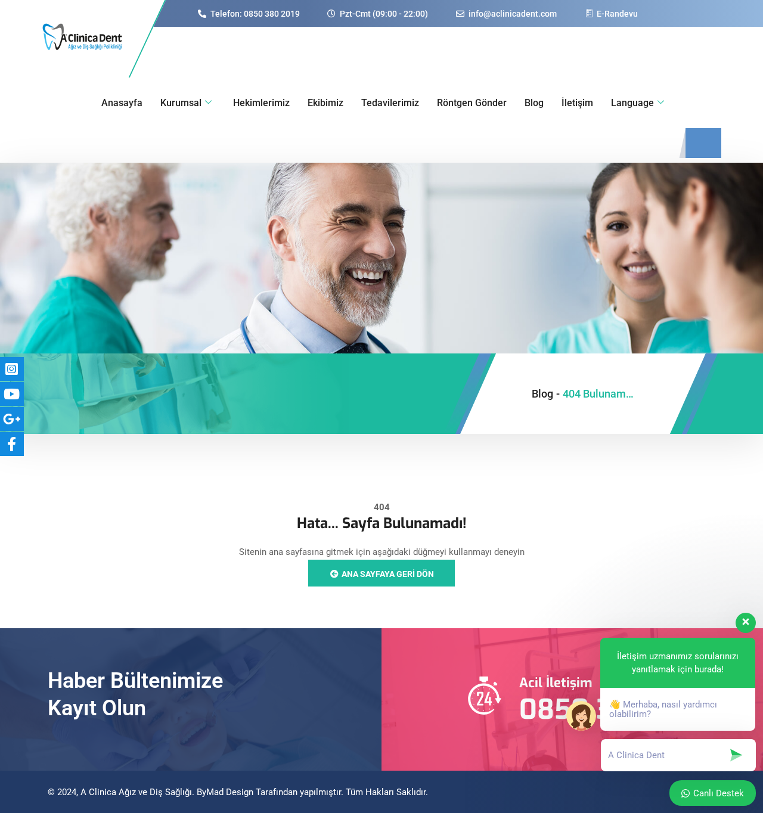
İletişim (577, 102)
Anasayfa (121, 102)
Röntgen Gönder (472, 102)
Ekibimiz (325, 102)
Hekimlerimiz (261, 102)
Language (632, 102)
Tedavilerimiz (390, 102)
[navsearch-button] (703, 143)
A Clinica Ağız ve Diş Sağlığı (136, 792)
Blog (534, 102)
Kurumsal (180, 102)
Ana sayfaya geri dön (387, 574)
